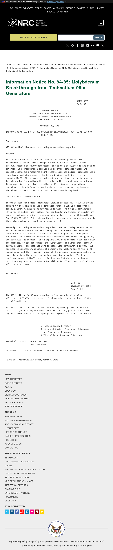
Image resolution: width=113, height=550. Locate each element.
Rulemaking (11, 497)
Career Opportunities (17, 436)
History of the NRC (16, 432)
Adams (8, 387)
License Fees (12, 428)
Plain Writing (12, 489)
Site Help (70, 8)
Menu (102, 23)
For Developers (14, 406)
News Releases (13, 379)
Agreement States (24, 8)
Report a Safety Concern (33, 37)
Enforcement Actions (17, 493)
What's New (58, 8)
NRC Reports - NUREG (17, 477)
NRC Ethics (11, 440)
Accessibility (39, 545)
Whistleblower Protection (57, 541)
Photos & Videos (14, 402)
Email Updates (97, 8)
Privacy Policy (53, 545)
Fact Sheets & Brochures (19, 462)
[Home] (53, 23)
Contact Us (82, 8)
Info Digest (11, 458)
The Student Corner (17, 398)
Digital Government (16, 395)
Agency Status (13, 444)
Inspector (94, 541)
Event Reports (13, 383)
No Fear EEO (77, 541)
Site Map (27, 545)
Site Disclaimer (68, 545)
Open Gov (10, 391)
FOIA (41, 541)
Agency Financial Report (19, 424)
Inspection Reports (16, 485)
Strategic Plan (13, 416)
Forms (8, 465)
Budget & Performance (18, 420)
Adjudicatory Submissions (20, 473)
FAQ (11, 8)
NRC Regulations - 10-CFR (19, 481)
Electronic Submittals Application (25, 469)
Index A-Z (51, 12)
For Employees (85, 545)
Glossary (10, 501)
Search (98, 37)
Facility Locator (43, 8)
